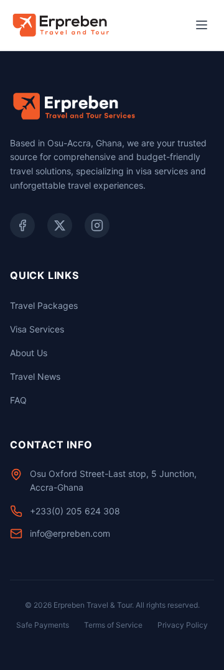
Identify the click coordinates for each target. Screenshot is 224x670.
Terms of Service (113, 625)
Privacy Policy (182, 625)
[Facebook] (22, 225)
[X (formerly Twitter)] (59, 225)
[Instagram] (97, 225)
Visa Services (37, 329)
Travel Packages (44, 305)
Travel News (35, 376)
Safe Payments (42, 625)
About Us (28, 352)
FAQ (18, 400)
